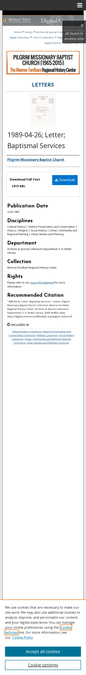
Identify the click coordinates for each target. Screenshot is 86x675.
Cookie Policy (22, 637)
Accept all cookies (43, 651)
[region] (43, 637)
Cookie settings (43, 665)
